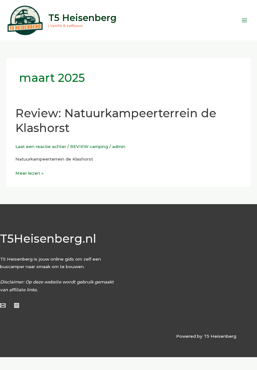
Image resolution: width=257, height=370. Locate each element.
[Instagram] (16, 305)
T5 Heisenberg (82, 17)
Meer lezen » (29, 172)
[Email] (3, 305)
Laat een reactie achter (40, 146)
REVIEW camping (89, 146)
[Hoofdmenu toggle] (245, 20)
